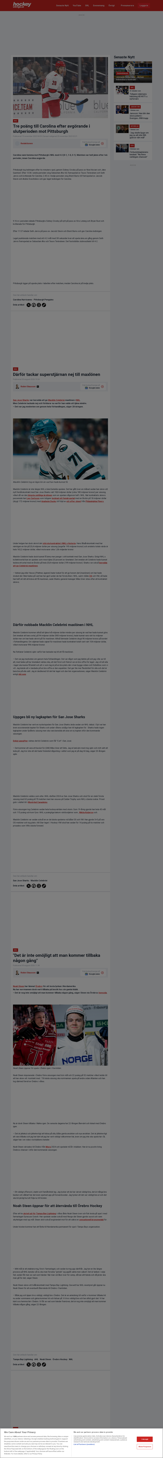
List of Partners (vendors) (84, 1444)
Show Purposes (144, 1446)
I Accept (144, 1439)
